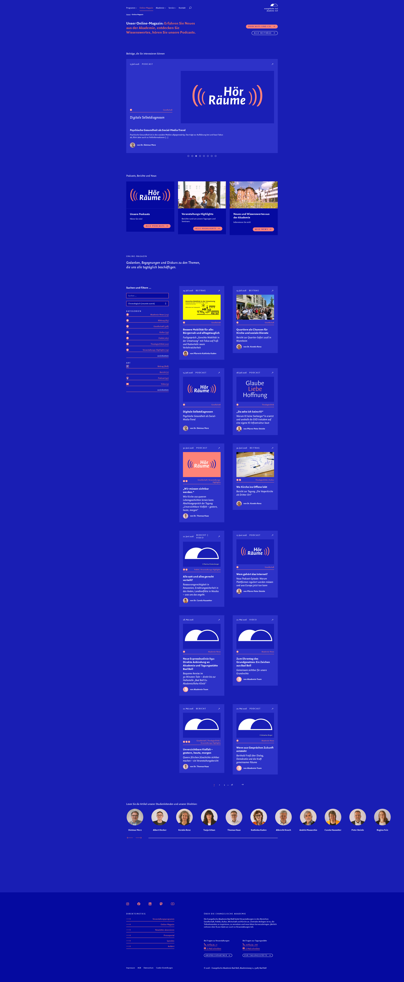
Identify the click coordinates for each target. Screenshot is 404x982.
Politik (196, 573)
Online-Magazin (167, 924)
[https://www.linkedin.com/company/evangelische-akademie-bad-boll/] (150, 903)
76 (232, 788)
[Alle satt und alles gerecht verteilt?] (219, 539)
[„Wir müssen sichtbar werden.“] (219, 451)
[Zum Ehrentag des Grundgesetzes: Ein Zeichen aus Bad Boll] (272, 623)
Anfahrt (171, 946)
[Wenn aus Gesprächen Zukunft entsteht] (272, 712)
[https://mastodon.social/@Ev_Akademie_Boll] (161, 903)
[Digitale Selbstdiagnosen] (219, 376)
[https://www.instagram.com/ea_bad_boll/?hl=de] (127, 903)
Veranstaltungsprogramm (163, 919)
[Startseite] (271, 4)
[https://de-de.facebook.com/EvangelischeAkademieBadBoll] (138, 903)
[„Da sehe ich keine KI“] (272, 64)
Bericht (201, 538)
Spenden (170, 941)
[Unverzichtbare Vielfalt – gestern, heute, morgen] (219, 712)
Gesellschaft (216, 326)
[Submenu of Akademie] (165, 8)
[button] (195, 8)
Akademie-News (214, 655)
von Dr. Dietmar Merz (199, 431)
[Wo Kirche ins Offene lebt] (272, 451)
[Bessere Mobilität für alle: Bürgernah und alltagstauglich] (219, 294)
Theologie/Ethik (166, 110)
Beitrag (201, 293)
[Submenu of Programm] (136, 8)
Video (200, 541)
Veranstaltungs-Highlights (215, 484)
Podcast (147, 64)
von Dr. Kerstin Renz (252, 349)
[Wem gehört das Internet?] (272, 538)
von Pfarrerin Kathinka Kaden (203, 356)
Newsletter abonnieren (164, 930)
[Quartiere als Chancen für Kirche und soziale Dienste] (272, 294)
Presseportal (169, 935)
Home (128, 14)
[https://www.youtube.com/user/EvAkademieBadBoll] (172, 903)
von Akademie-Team (199, 692)
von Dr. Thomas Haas (199, 519)
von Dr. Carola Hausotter (201, 603)
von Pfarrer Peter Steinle (148, 148)
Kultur (271, 483)
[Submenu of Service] (175, 8)
